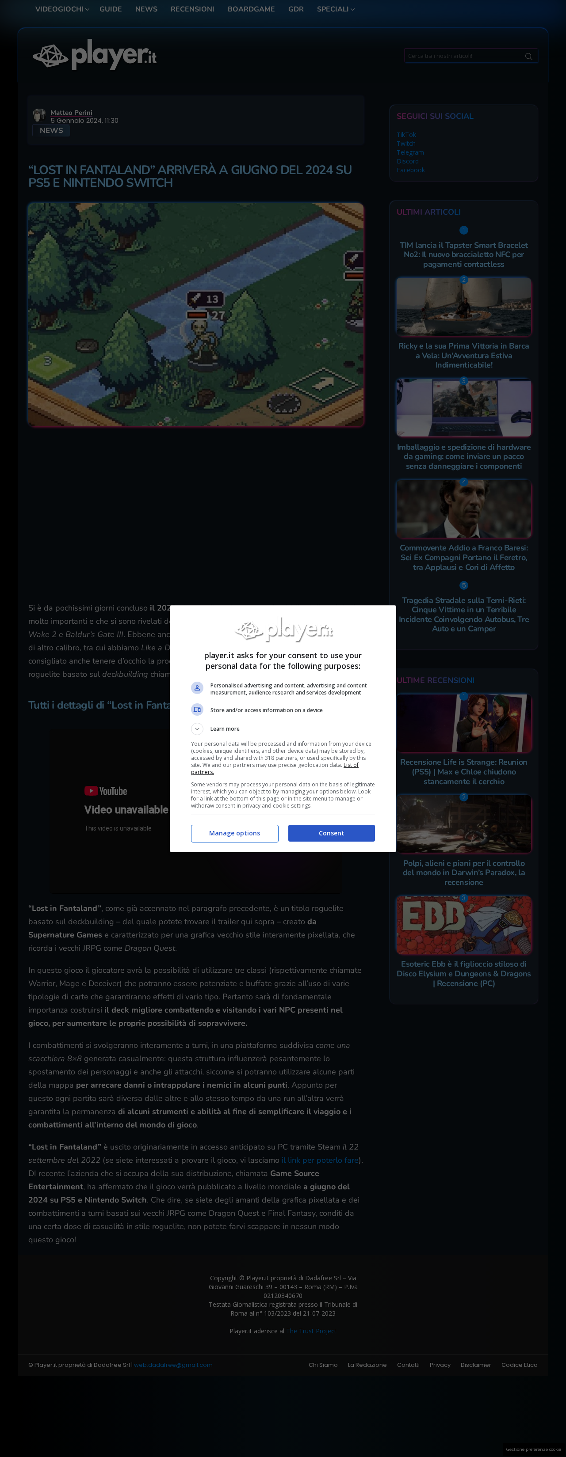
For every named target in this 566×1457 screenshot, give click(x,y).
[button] (283, 729)
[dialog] (283, 728)
